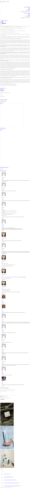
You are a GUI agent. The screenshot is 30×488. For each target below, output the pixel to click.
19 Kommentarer (2, 89)
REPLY (2, 189)
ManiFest (4, 90)
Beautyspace (1, 21)
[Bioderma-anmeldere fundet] (12, 126)
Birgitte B (3, 372)
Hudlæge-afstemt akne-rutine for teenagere (4, 167)
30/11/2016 (1, 103)
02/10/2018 (1, 129)
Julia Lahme (1, 90)
